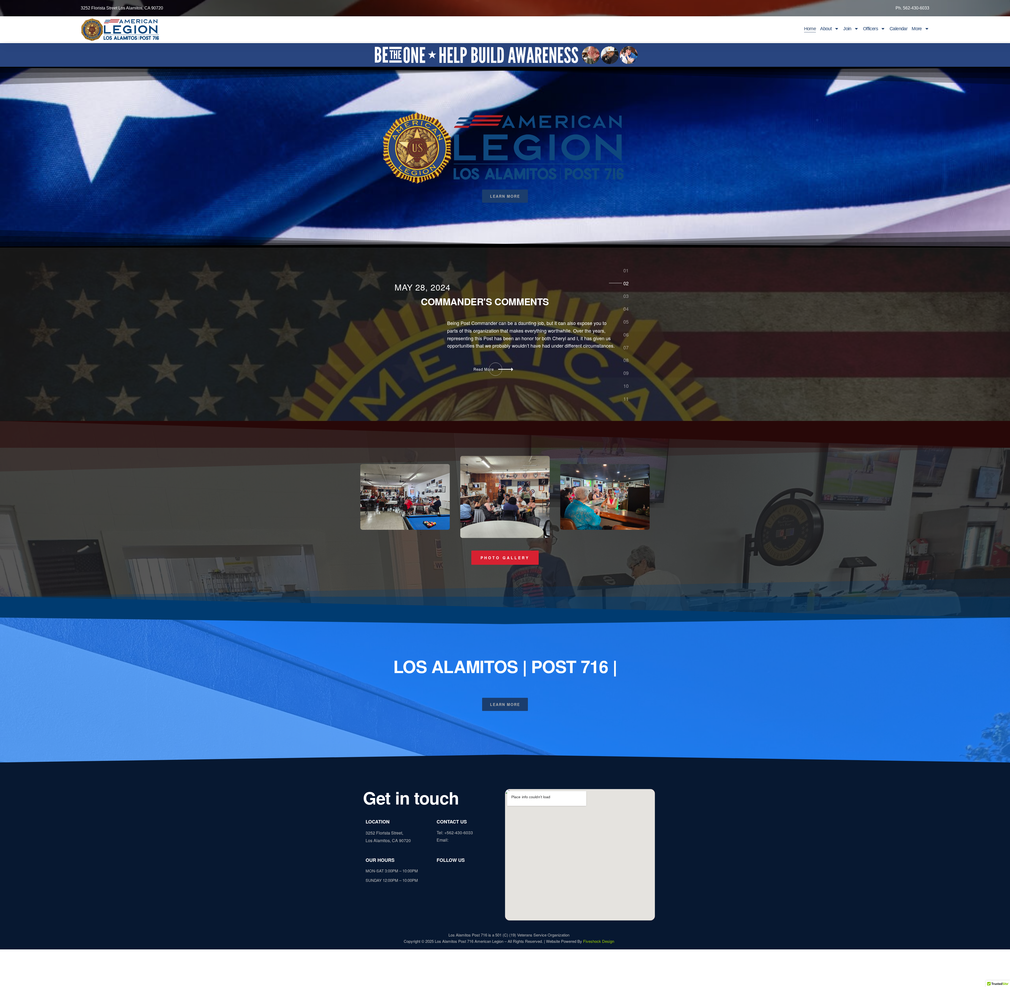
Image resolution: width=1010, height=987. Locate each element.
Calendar (898, 28)
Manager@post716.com (472, 840)
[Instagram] (450, 872)
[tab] (626, 270)
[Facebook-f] (441, 872)
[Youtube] (468, 872)
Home (810, 28)
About (826, 28)
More (917, 28)
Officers (870, 28)
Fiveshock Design (598, 941)
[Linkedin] (459, 872)
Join (847, 28)
